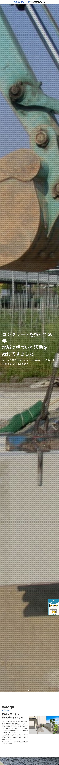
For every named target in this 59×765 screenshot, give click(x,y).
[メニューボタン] (2, 2)
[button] (28, 690)
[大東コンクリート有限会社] (29, 2)
